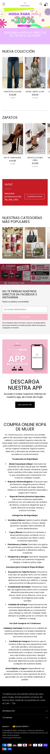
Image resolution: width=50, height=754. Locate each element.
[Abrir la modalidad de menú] (3, 4)
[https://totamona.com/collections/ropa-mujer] (25, 18)
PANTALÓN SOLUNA (12, 91)
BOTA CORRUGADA (12, 157)
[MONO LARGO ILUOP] (35, 72)
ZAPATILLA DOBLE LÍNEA (35, 158)
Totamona (21, 730)
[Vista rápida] (20, 85)
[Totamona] (25, 4)
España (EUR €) (22, 726)
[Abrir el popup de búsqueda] (40, 4)
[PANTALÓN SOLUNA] (12, 72)
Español (5, 726)
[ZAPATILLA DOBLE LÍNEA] (35, 139)
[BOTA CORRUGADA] (12, 139)
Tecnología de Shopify (11, 738)
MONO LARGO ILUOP (35, 91)
